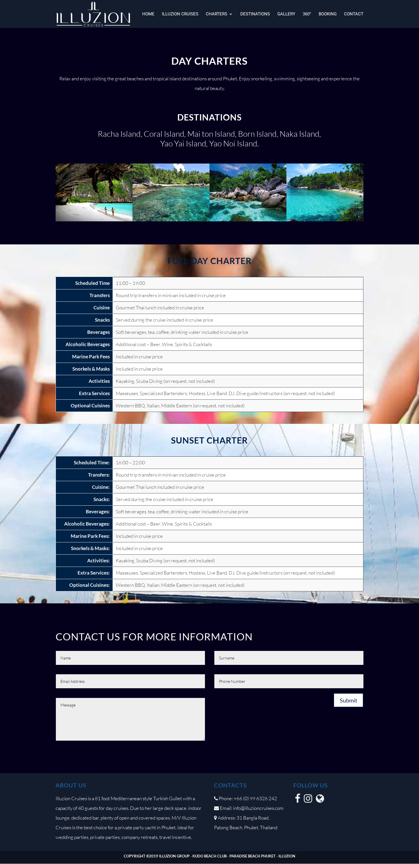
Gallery (286, 14)
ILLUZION (286, 856)
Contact (353, 14)
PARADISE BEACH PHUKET (252, 856)
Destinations (255, 14)
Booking (328, 14)
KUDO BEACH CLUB (209, 856)
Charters (216, 14)
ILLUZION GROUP (174, 856)
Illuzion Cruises (180, 14)
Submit (348, 700)
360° (307, 14)
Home (148, 14)
